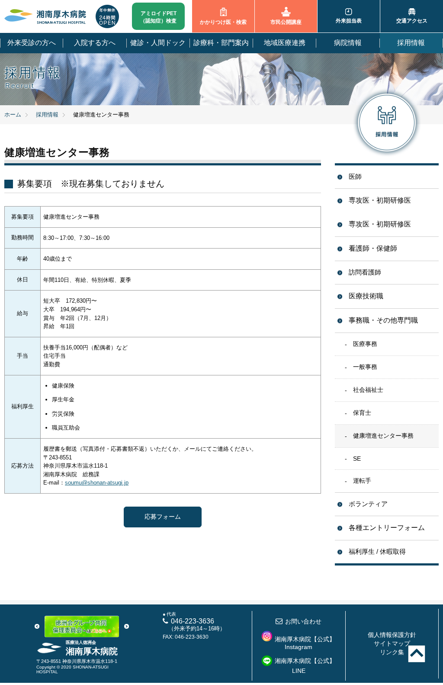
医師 (355, 176)
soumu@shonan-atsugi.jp (96, 482)
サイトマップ (392, 643)
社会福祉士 (368, 389)
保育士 (362, 412)
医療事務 (365, 343)
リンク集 (392, 652)
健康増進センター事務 (383, 435)
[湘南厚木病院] (45, 16)
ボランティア (368, 503)
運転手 (362, 480)
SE (357, 458)
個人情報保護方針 (392, 634)
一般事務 (365, 366)
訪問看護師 (365, 272)
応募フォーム (162, 516)
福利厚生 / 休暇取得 (377, 551)
